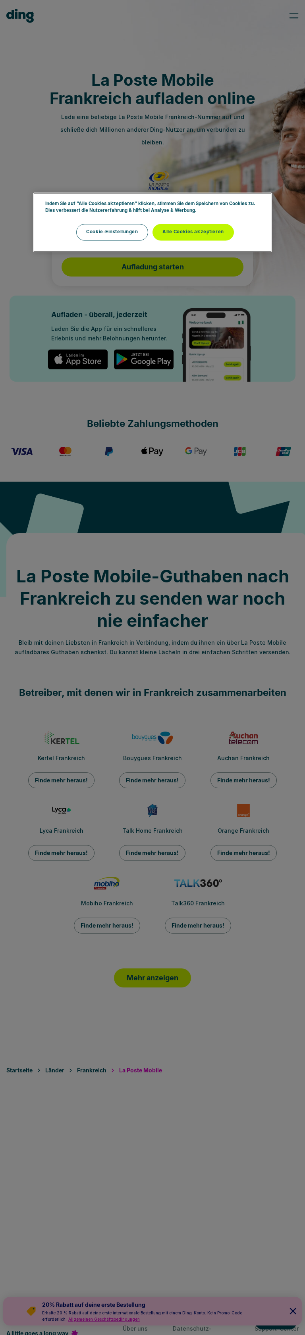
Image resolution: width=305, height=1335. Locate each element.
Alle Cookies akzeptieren (193, 231)
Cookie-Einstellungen (112, 231)
